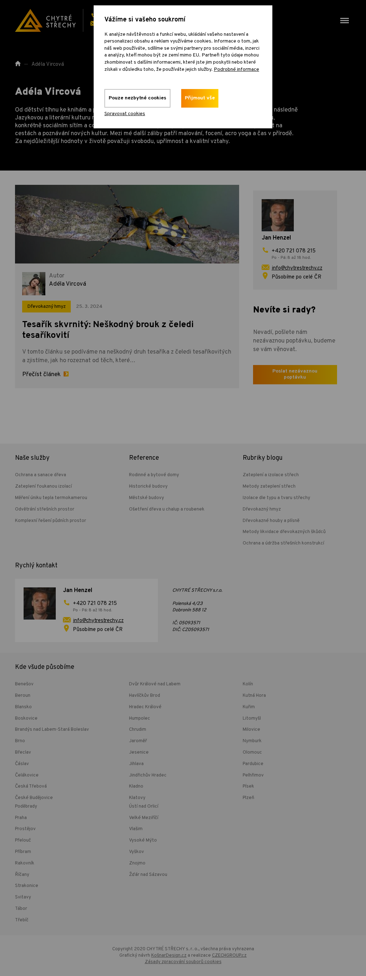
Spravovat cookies (124, 114)
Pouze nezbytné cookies (137, 98)
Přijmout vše (200, 98)
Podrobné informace (236, 69)
